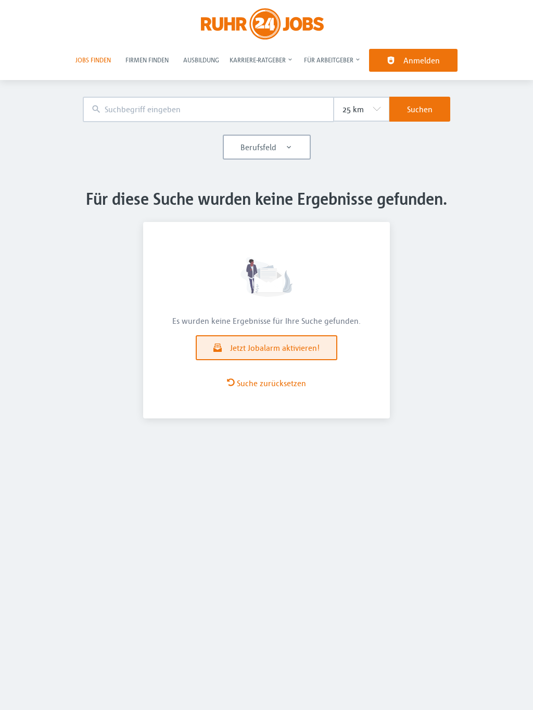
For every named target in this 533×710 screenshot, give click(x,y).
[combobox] (208, 109)
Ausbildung (201, 60)
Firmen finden (147, 60)
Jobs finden (93, 60)
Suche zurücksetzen (271, 383)
